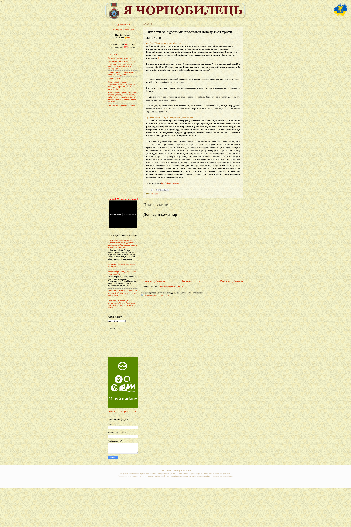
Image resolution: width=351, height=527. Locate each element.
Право (155, 194)
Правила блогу (114, 78)
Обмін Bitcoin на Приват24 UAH (122, 412)
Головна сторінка (192, 281)
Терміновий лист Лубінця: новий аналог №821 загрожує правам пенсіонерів (122, 293)
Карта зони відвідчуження (119, 58)
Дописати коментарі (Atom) (170, 286)
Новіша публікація (154, 281)
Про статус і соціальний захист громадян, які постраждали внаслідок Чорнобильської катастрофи (121, 65)
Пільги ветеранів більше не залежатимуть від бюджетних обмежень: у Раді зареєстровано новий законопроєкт (122, 243)
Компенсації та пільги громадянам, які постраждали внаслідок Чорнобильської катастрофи (121, 85)
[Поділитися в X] (162, 190)
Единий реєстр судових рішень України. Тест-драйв (121, 73)
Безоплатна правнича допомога (122, 105)
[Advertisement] (123, 152)
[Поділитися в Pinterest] (167, 190)
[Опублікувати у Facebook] (165, 190)
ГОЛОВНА (112, 54)
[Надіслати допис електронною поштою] (152, 190)
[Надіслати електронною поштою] (157, 190)
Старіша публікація (231, 281)
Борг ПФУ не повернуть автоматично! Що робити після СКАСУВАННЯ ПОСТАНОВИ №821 (121, 304)
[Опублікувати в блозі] (159, 190)
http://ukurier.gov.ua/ (170, 183)
